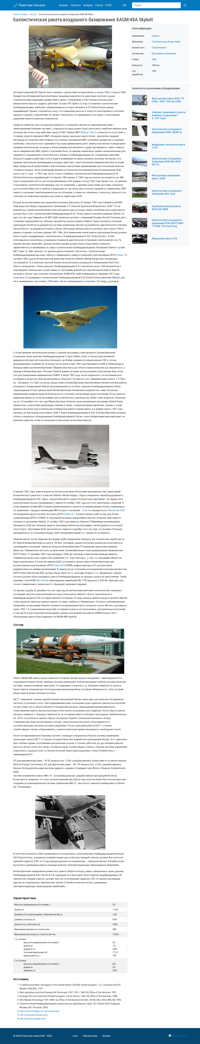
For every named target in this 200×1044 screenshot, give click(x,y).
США (154, 59)
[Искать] (184, 5)
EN (124, 5)
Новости (76, 5)
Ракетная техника (31, 5)
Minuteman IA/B (116, 510)
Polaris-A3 (59, 565)
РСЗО (108, 5)
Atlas (84, 132)
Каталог (63, 5)
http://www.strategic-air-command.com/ (40, 1011)
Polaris (119, 255)
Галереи (87, 5)
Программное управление (164, 53)
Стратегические (159, 41)
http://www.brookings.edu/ (33, 1018)
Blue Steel (41, 580)
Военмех (106, 1036)
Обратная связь (90, 1036)
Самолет (156, 36)
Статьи (99, 5)
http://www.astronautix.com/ (34, 1015)
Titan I (92, 132)
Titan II (85, 510)
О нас (75, 1036)
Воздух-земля (174, 41)
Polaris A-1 (69, 514)
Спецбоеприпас (159, 47)
